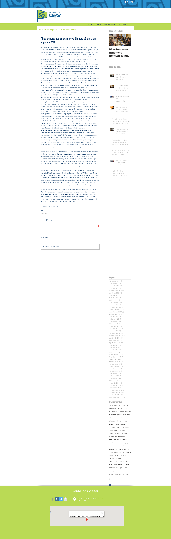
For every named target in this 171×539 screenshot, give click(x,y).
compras (119, 427)
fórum (111, 452)
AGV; (119, 405)
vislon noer (125, 474)
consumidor (112, 433)
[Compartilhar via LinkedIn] (51, 220)
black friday (126, 415)
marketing (123, 455)
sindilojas (112, 468)
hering (116, 452)
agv (125, 408)
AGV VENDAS (113, 405)
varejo (125, 468)
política (128, 461)
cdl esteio (119, 418)
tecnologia (119, 468)
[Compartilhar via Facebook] (42, 220)
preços (111, 465)
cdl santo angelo (114, 424)
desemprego (121, 437)
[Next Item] (128, 40)
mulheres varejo (114, 461)
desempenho (113, 437)
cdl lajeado (126, 418)
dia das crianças (114, 440)
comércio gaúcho (114, 430)
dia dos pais (123, 440)
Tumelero (120, 408)
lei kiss (117, 455)
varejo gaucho (113, 471)
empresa (118, 449)
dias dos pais (113, 443)
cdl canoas (112, 418)
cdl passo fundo (113, 421)
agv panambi (113, 412)
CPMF (123, 405)
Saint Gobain (112, 408)
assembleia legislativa (115, 415)
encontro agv (126, 449)
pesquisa (122, 461)
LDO (128, 405)
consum (122, 430)
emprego (111, 449)
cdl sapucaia (123, 424)
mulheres (118, 458)
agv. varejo (121, 412)
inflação (111, 455)
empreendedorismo (122, 446)
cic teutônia (112, 427)
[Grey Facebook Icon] (52, 499)
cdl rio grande (123, 421)
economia (44, 214)
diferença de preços (123, 443)
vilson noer (118, 474)
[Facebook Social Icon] (125, 2)
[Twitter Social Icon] (130, 2)
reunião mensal (119, 465)
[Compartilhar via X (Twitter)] (47, 220)
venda (125, 471)
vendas (111, 474)
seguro (127, 465)
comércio (126, 427)
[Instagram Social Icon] (127, 2)
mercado (111, 458)
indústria (128, 452)
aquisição (128, 412)
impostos (121, 452)
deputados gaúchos (123, 433)
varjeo (120, 471)
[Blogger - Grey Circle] (132, 2)
